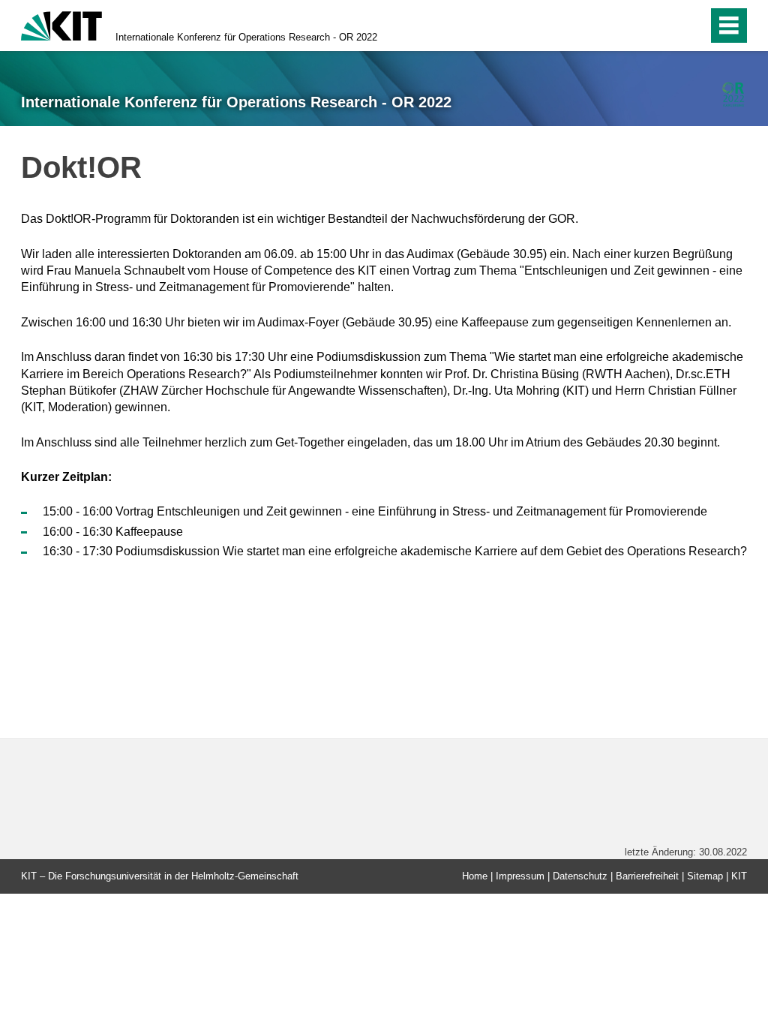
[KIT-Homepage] (61, 24)
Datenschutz (580, 876)
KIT (739, 876)
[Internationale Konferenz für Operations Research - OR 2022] (733, 95)
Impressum (520, 876)
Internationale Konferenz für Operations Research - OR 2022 (246, 37)
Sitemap (705, 876)
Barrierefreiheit (647, 876)
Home (475, 876)
